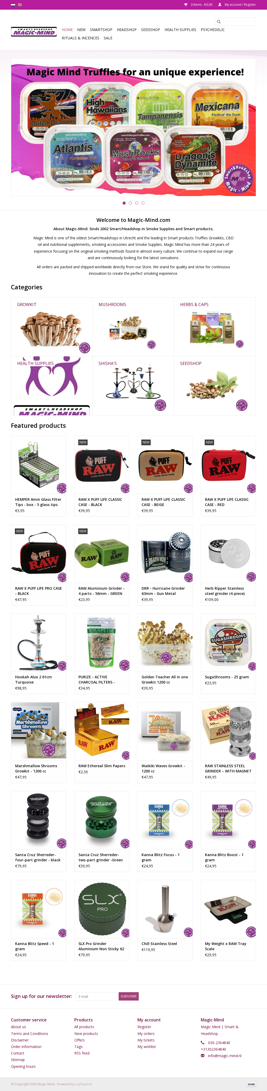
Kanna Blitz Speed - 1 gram (34, 946)
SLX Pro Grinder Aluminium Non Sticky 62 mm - (101, 946)
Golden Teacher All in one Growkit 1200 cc (165, 679)
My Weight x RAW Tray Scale (225, 946)
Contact (17, 1053)
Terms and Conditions (29, 1033)
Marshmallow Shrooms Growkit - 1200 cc (36, 768)
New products (86, 1033)
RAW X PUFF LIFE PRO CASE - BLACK (38, 591)
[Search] (217, 21)
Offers (79, 1040)
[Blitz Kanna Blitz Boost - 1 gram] (228, 820)
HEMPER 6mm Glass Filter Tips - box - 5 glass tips (38, 502)
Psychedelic (213, 29)
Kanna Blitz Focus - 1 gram (161, 857)
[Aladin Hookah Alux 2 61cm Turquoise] (38, 642)
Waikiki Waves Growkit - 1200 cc (163, 768)
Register (144, 1026)
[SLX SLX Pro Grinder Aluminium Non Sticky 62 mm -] (102, 909)
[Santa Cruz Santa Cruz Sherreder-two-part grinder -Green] (102, 820)
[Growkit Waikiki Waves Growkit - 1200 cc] (165, 731)
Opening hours (23, 1066)
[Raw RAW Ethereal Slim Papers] (102, 731)
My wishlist (146, 1046)
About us (18, 1026)
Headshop (127, 29)
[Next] (245, 127)
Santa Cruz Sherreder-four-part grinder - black (37, 857)
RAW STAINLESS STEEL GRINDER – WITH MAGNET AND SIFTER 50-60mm (228, 768)
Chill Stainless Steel (159, 943)
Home (67, 29)
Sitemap (18, 1059)
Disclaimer (20, 1040)
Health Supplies (180, 29)
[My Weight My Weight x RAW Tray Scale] (228, 909)
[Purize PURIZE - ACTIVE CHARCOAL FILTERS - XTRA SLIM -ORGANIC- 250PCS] (102, 642)
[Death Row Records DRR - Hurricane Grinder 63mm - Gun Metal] (165, 554)
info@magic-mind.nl (224, 1055)
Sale (108, 37)
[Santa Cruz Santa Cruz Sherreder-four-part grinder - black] (38, 820)
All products (84, 1026)
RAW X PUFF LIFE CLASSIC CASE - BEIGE (163, 502)
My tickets (146, 1040)
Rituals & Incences (80, 37)
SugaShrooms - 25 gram (227, 676)
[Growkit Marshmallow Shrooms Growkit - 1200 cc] (38, 731)
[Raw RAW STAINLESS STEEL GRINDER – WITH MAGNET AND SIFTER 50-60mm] (228, 731)
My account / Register (240, 4)
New (81, 29)
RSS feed (81, 1053)
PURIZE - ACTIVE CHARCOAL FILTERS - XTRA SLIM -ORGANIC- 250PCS (98, 679)
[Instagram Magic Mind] (252, 996)
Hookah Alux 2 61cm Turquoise (33, 679)
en (20, 5)
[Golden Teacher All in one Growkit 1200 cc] (165, 642)
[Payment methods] (250, 1084)
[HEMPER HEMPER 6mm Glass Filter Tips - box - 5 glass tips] (38, 465)
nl (13, 5)
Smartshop (101, 29)
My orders (146, 1033)
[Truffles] (133, 127)
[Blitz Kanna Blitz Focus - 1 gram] (165, 820)
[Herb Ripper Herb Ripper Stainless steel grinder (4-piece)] (228, 554)
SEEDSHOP (150, 29)
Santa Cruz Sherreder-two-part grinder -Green (100, 857)
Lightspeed (84, 1084)
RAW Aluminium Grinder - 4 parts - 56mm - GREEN (101, 591)
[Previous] (21, 127)
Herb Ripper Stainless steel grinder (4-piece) (225, 591)
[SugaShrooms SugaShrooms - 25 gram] (228, 642)
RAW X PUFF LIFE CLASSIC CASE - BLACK (100, 502)
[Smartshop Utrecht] (35, 29)
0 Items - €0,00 (201, 4)
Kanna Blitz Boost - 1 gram (224, 857)
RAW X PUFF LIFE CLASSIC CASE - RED (227, 502)
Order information (26, 1046)
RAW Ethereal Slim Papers (101, 765)
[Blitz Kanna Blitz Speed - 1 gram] (38, 909)
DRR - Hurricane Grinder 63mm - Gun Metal (163, 591)
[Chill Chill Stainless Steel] (165, 909)
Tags (78, 1046)
